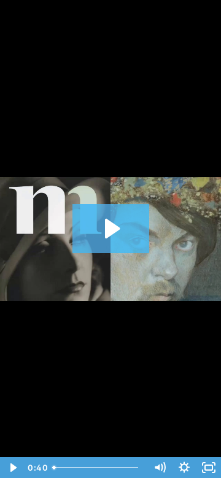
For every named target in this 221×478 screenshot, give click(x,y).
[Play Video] (12, 467)
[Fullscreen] (208, 467)
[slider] (97, 467)
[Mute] (159, 467)
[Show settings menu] (184, 467)
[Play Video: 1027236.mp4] (110, 228)
